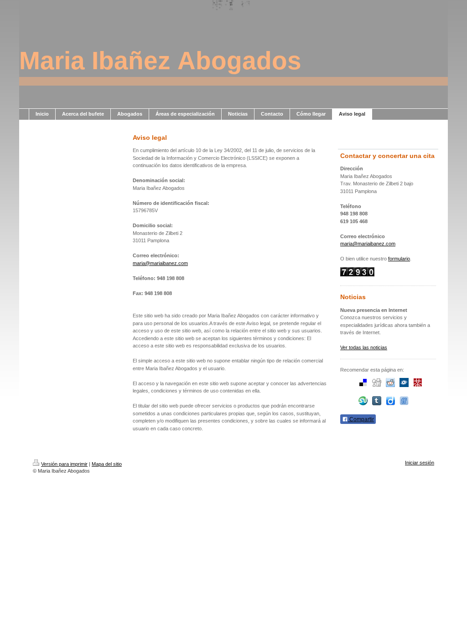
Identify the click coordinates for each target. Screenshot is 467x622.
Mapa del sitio (107, 464)
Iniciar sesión (419, 462)
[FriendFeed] (404, 400)
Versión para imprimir (64, 464)
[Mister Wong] (417, 382)
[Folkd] (404, 382)
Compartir (361, 419)
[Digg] (376, 382)
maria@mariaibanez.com (160, 263)
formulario (399, 258)
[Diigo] (390, 400)
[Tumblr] (376, 400)
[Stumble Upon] (363, 400)
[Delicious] (363, 382)
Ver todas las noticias (363, 347)
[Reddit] (390, 382)
